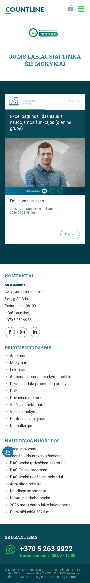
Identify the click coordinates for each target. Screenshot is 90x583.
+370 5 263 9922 (18, 320)
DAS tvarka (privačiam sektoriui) (38, 463)
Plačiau (70, 234)
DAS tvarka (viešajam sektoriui (36, 477)
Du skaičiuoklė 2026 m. (30, 512)
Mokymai (18, 362)
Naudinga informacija (28, 491)
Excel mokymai (23, 449)
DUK (14, 390)
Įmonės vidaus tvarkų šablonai (36, 456)
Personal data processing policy (38, 383)
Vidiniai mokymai (25, 411)
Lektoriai (17, 369)
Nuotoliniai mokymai (27, 418)
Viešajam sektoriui (26, 404)
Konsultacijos (22, 425)
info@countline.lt (18, 313)
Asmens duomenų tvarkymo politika (41, 376)
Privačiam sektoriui (27, 397)
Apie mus (18, 355)
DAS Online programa (28, 470)
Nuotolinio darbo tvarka (30, 498)
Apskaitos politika (26, 484)
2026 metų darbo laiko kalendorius (40, 505)
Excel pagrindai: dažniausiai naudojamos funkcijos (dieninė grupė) (41, 122)
